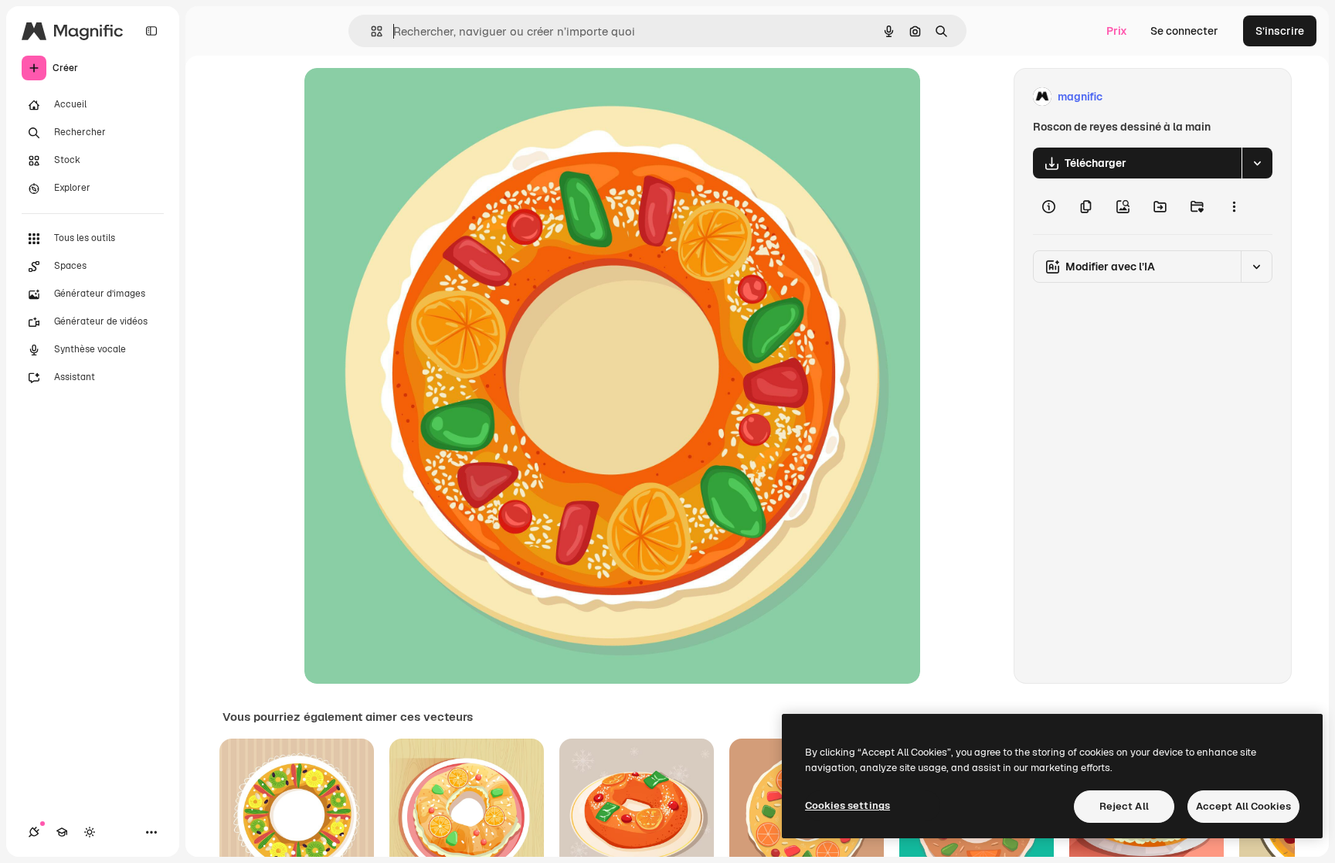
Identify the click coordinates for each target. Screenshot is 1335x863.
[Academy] (61, 832)
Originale (406, 97)
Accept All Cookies (1243, 806)
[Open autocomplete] (370, 31)
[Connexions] (34, 832)
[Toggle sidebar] (151, 31)
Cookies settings (847, 805)
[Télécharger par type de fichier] (1257, 163)
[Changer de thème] (89, 832)
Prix (1116, 31)
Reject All (1124, 806)
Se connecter (1184, 31)
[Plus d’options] (1233, 206)
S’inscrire (1279, 31)
